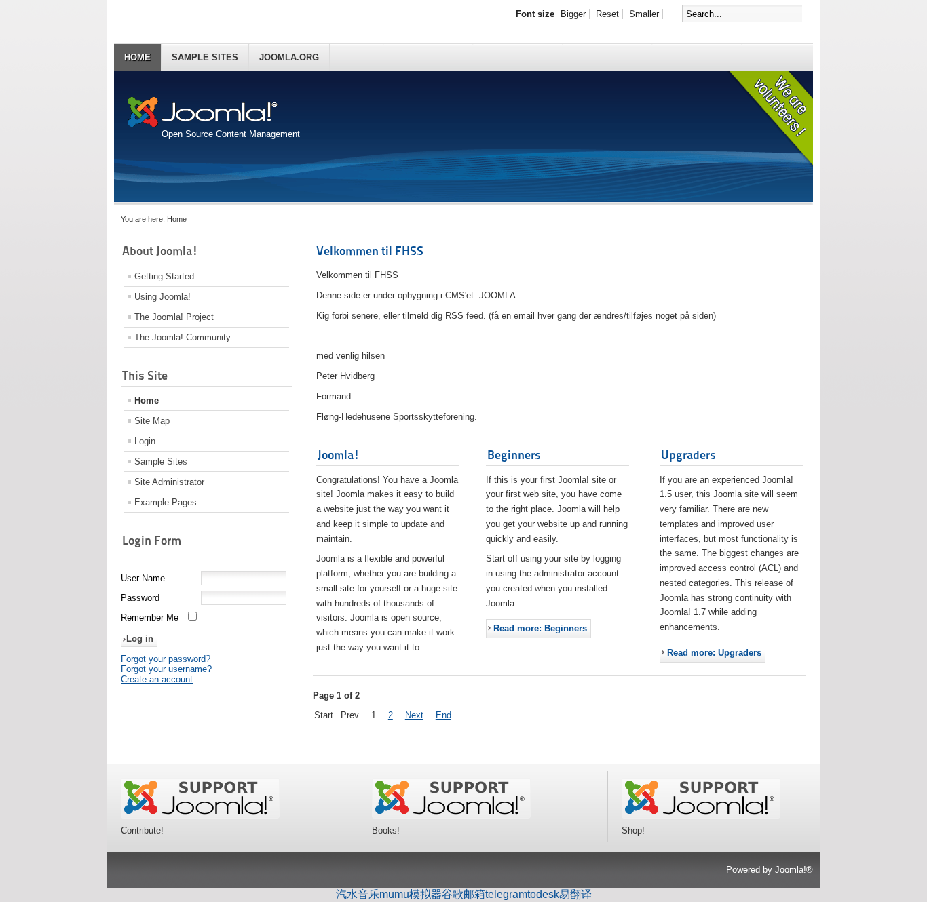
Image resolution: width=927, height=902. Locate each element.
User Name (143, 578)
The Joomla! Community (182, 337)
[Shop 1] (451, 815)
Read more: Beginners (540, 628)
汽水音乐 (357, 894)
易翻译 (575, 894)
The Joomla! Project (174, 317)
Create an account (157, 679)
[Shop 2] (701, 815)
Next (414, 715)
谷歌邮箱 (463, 894)
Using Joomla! (162, 297)
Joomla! (339, 455)
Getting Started (164, 276)
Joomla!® (794, 870)
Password (140, 598)
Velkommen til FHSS (369, 250)
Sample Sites (205, 57)
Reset (607, 14)
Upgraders (688, 455)
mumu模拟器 (410, 894)
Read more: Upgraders (714, 653)
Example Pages (165, 502)
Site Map (152, 421)
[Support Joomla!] (200, 815)
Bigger (573, 14)
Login (144, 441)
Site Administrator (169, 482)
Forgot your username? (166, 669)
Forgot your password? (165, 659)
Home (137, 57)
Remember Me (149, 617)
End (443, 715)
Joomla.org (289, 57)
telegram (506, 894)
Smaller (644, 14)
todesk (543, 894)
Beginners (514, 455)
